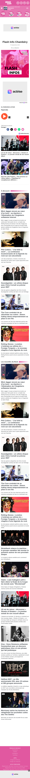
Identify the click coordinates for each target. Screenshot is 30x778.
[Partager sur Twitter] (11, 130)
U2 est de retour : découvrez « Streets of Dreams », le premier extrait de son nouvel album (14, 611)
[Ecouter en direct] (21, 2)
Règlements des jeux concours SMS (15, 768)
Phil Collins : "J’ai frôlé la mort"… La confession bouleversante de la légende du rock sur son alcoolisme (14, 253)
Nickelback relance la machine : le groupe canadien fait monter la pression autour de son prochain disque (15, 551)
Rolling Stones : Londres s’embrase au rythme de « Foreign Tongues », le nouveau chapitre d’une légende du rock (14, 347)
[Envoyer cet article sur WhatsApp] (18, 130)
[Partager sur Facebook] (7, 130)
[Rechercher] (24, 2)
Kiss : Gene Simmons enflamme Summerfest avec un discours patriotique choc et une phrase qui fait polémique (14, 647)
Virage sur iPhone (15, 759)
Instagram (15, 753)
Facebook (15, 750)
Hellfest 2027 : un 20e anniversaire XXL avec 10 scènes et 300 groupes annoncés (14, 681)
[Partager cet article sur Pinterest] (15, 130)
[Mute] (27, 8)
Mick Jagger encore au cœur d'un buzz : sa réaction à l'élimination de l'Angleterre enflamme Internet (13, 214)
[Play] (2, 8)
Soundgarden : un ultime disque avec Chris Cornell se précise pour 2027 (14, 285)
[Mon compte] (27, 2)
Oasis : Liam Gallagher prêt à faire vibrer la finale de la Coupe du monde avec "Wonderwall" (14, 582)
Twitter (15, 751)
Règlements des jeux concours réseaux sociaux (15, 766)
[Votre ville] (17, 2)
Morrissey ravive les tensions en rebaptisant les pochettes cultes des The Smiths (14, 712)
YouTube (15, 755)
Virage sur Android (15, 761)
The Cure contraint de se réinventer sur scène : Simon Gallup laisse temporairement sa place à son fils (14, 316)
